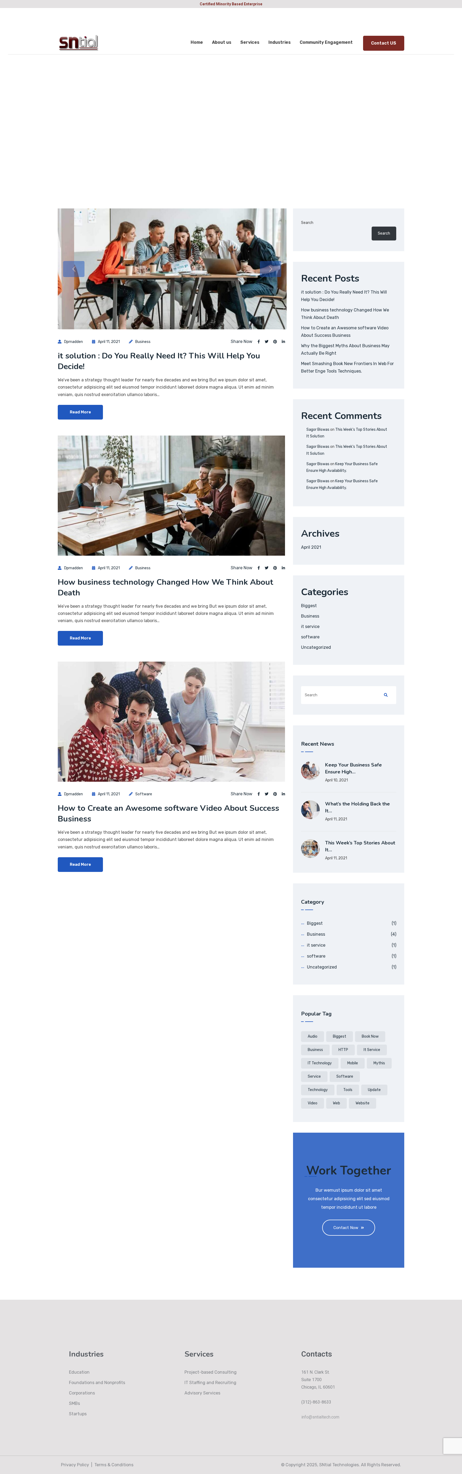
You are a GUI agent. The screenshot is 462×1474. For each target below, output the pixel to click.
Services (249, 42)
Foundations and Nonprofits (97, 1382)
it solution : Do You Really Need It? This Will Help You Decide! (159, 361)
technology (318, 1090)
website (362, 1103)
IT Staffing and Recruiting (210, 1382)
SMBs (74, 1403)
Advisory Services (202, 1393)
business (315, 1050)
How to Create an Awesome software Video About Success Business (168, 813)
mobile (352, 1063)
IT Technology (320, 1063)
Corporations (82, 1393)
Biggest (309, 605)
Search (307, 222)
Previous (73, 269)
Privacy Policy (75, 1464)
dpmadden (73, 341)
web (336, 1103)
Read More (80, 412)
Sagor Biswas (317, 429)
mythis (379, 1063)
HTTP (343, 1050)
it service (310, 626)
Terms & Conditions (113, 1464)
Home (197, 42)
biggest (339, 1036)
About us (221, 42)
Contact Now (345, 1227)
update (374, 1090)
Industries (279, 42)
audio (312, 1036)
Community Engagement (326, 42)
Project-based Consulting (210, 1372)
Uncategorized (316, 647)
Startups (78, 1413)
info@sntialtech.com (320, 1417)
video (312, 1103)
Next (270, 269)
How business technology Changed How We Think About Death (165, 587)
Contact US (383, 43)
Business (143, 341)
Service (314, 1076)
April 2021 (311, 547)
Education (79, 1372)
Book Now (370, 1036)
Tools (347, 1090)
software (143, 794)
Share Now (241, 341)
